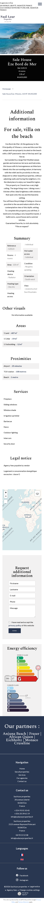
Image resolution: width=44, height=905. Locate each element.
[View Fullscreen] (6, 501)
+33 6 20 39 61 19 (22, 813)
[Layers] (37, 493)
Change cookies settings (29, 890)
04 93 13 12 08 (22, 835)
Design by (25, 893)
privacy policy (15, 625)
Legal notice (35, 886)
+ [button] (6, 492)
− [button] (6, 496)
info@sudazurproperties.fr (22, 817)
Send (14, 630)
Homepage (6, 89)
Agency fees (12, 890)
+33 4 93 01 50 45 (22, 810)
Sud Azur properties (22, 796)
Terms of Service (23, 902)
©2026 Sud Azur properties (15, 886)
